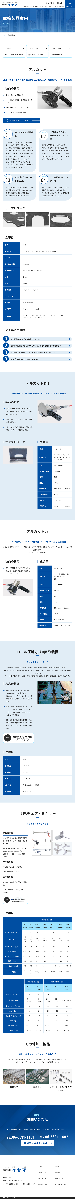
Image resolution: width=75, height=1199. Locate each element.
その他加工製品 (57, 55)
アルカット (9, 48)
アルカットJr (56, 48)
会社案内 (55, 6)
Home (40, 1167)
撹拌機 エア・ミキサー (36, 55)
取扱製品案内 (28, 6)
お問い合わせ (59, 1178)
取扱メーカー (37, 6)
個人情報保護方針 (60, 1184)
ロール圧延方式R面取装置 (14, 55)
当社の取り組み (47, 6)
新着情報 (61, 6)
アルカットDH (33, 48)
